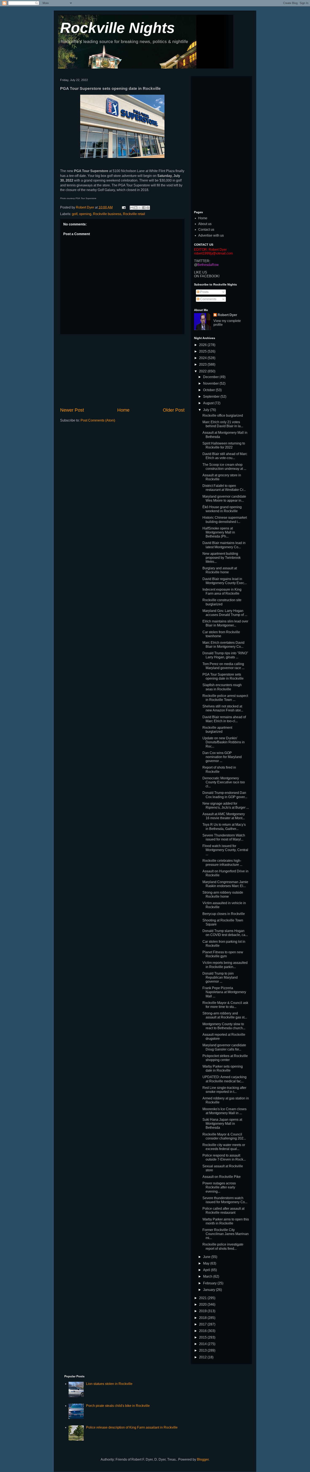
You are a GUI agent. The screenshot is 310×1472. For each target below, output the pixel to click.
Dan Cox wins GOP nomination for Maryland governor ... (222, 757)
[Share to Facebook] (144, 208)
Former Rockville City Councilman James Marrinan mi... (225, 1234)
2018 (203, 1318)
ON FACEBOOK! (207, 276)
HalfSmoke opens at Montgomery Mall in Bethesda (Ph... (218, 532)
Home (123, 410)
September (211, 396)
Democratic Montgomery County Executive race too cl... (223, 782)
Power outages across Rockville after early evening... (219, 1187)
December (211, 377)
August (208, 403)
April (207, 1270)
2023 (203, 364)
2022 (203, 371)
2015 (203, 1337)
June (207, 1257)
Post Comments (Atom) (98, 420)
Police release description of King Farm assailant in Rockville (132, 1427)
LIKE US (200, 272)
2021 (203, 1298)
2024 (203, 358)
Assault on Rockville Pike (221, 1176)
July (206, 410)
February (210, 1283)
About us (205, 224)
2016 (203, 1331)
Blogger (203, 1459)
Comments (207, 299)
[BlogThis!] (136, 208)
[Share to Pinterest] (148, 208)
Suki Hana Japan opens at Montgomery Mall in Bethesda (222, 1123)
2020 (203, 1304)
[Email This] (132, 208)
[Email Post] (123, 207)
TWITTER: (202, 261)
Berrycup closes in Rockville (223, 914)
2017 (203, 1324)
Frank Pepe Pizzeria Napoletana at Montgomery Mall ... (224, 992)
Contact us (206, 229)
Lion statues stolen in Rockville (109, 1384)
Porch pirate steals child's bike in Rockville (118, 1405)
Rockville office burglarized (222, 415)
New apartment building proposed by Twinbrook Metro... (221, 557)
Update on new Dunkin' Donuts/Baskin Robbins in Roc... (223, 742)
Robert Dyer (227, 315)
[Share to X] (140, 208)
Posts (204, 292)
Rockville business (107, 214)
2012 (203, 1357)
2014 (203, 1344)
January (209, 1290)
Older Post (174, 410)
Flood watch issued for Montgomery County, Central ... (225, 850)
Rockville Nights (117, 28)
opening (85, 214)
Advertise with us (211, 235)
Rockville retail (134, 214)
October (209, 390)
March (208, 1276)
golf (74, 214)
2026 (203, 345)
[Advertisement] (122, 370)
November (211, 383)
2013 (203, 1350)
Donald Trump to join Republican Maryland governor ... (220, 977)
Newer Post (72, 410)
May (206, 1263)
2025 (203, 351)
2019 (203, 1311)
